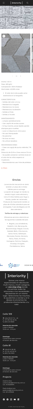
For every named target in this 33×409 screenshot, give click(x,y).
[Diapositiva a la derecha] (21, 76)
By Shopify (22, 406)
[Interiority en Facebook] (4, 399)
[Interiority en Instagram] (11, 399)
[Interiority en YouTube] (15, 399)
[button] (4, 3)
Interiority (15, 406)
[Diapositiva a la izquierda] (12, 76)
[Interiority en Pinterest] (7, 399)
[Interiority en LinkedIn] (18, 399)
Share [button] (5, 168)
